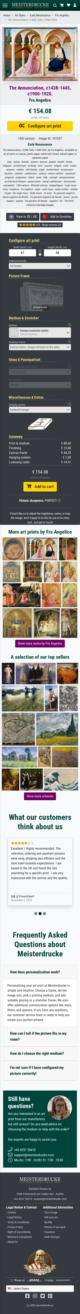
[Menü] (5, 5)
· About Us (12, 1242)
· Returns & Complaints (19, 1237)
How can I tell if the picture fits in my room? (38, 1036)
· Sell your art (50, 1217)
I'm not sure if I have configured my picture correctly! (37, 1070)
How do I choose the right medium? (37, 1053)
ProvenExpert (33, 896)
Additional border (18, 261)
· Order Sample (51, 1237)
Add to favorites (59, 217)
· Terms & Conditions (17, 1222)
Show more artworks (40, 796)
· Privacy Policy (14, 1227)
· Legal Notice (14, 1217)
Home (6, 15)
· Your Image (50, 1212)
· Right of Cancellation (18, 1232)
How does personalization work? (35, 972)
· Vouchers (49, 1232)
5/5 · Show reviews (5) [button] (48, 225)
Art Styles (20, 15)
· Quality (47, 1222)
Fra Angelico (62, 15)
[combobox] (40, 266)
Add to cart (42, 486)
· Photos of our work (54, 1227)
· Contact (11, 1212)
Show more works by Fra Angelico (40, 643)
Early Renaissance (40, 15)
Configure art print (43, 126)
